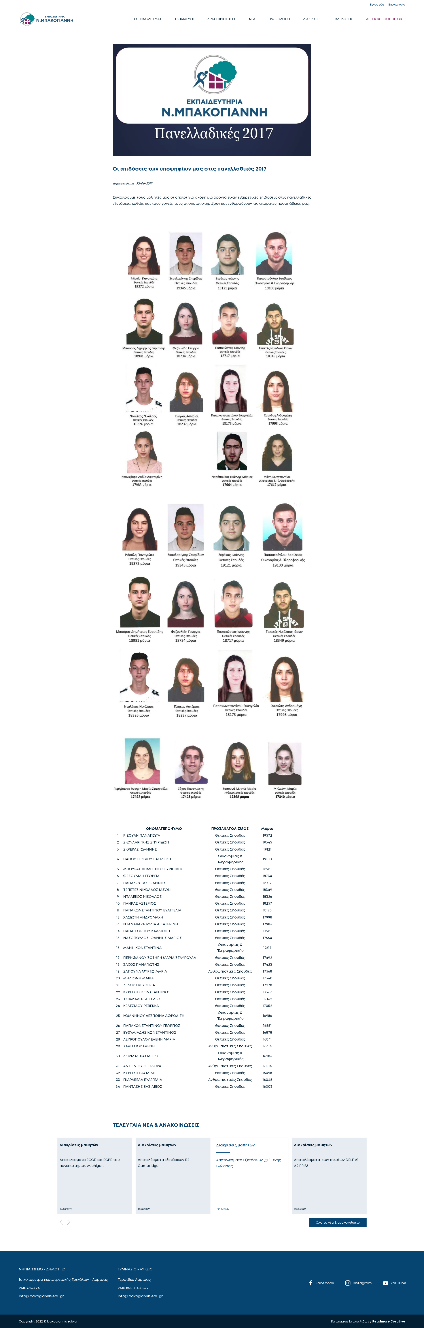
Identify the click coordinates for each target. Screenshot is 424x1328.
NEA (252, 19)
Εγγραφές (377, 4)
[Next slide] (68, 1222)
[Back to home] (46, 19)
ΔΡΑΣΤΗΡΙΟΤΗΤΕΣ (221, 19)
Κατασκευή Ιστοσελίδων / (351, 1321)
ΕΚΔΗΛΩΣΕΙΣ (343, 19)
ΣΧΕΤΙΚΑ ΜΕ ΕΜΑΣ (148, 19)
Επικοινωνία (396, 4)
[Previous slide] (61, 1222)
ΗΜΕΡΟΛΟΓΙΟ (279, 19)
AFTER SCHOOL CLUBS (384, 19)
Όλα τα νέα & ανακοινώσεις (338, 1222)
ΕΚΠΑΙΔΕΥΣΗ (184, 19)
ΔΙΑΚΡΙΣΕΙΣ (311, 19)
